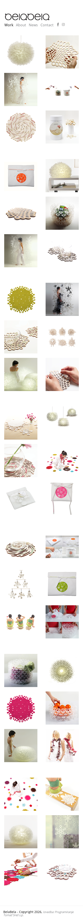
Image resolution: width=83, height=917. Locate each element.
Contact (47, 25)
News (33, 25)
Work (8, 25)
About (21, 25)
